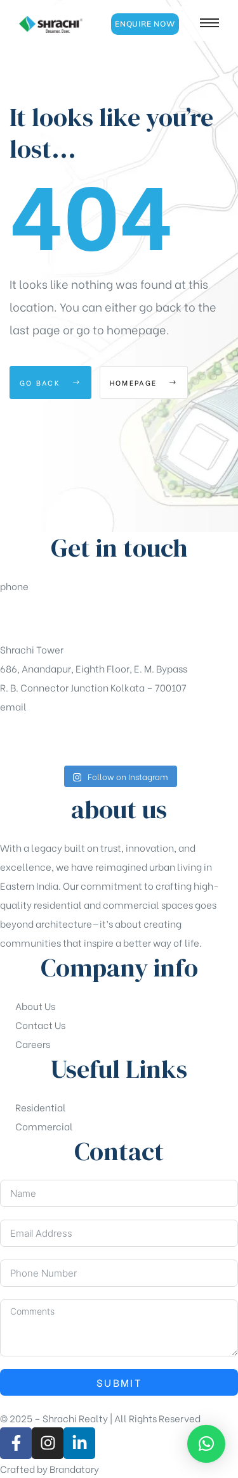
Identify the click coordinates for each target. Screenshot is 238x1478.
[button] (145, 24)
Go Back (41, 382)
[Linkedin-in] (79, 1443)
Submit (119, 1382)
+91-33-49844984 (42, 617)
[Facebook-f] (16, 1443)
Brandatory (74, 1468)
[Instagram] (47, 1443)
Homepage (135, 382)
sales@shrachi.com (44, 738)
